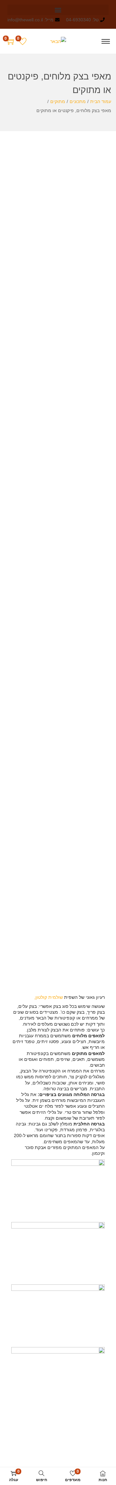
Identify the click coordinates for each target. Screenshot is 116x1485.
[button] (57, 10)
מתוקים (57, 101)
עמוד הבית (100, 101)
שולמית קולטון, (48, 997)
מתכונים (78, 101)
